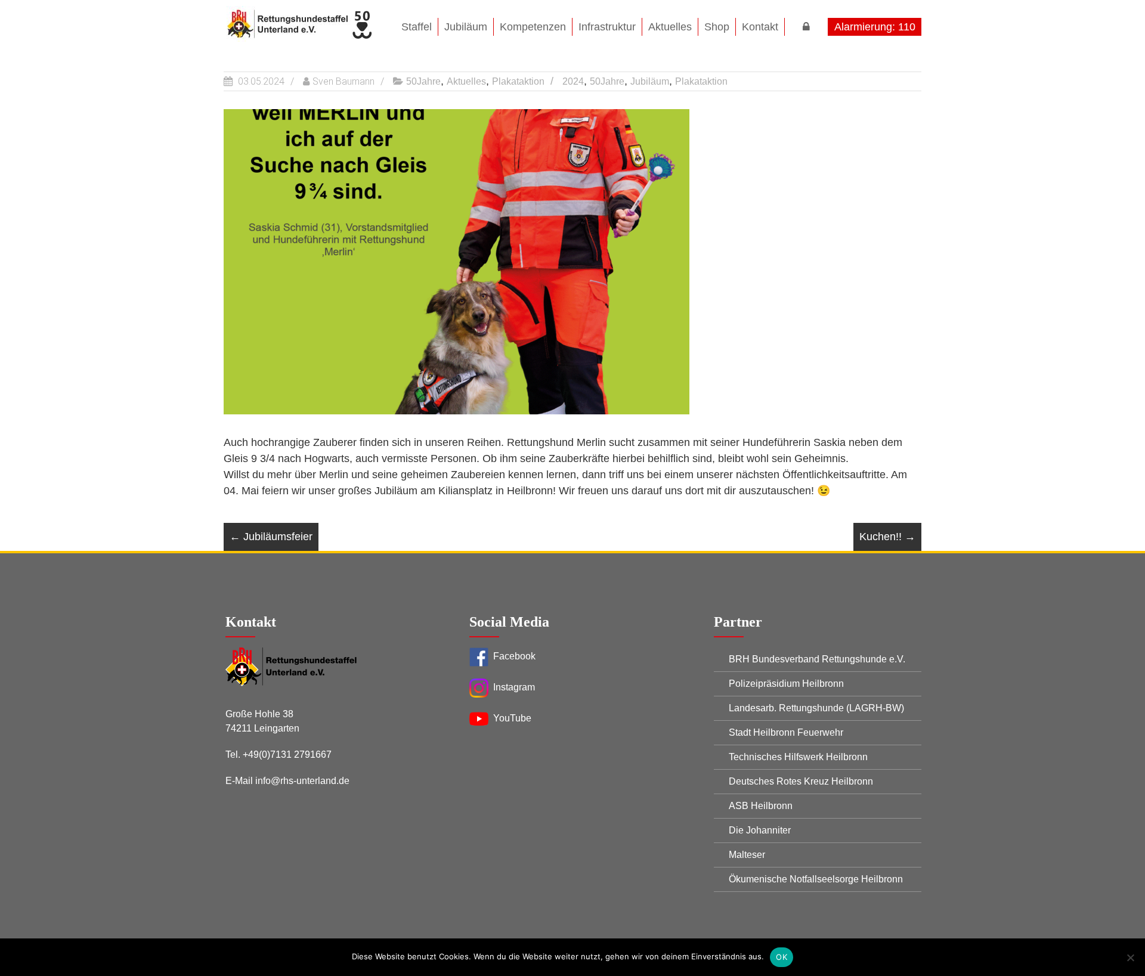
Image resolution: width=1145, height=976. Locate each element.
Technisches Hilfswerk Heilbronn (798, 757)
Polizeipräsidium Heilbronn (786, 683)
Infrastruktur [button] (607, 27)
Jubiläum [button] (465, 27)
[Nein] (1130, 957)
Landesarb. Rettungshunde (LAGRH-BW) (816, 708)
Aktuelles (466, 81)
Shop (716, 27)
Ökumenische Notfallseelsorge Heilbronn (816, 879)
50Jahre (423, 81)
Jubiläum (649, 81)
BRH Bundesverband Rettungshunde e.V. (817, 659)
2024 (573, 81)
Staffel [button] (416, 27)
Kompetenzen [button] (533, 27)
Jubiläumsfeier (271, 537)
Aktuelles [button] (670, 27)
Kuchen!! (887, 537)
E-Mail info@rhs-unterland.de (287, 781)
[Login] (806, 27)
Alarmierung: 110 (874, 27)
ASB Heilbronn (761, 806)
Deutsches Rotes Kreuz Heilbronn (801, 781)
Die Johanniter (760, 830)
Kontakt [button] (760, 27)
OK (781, 957)
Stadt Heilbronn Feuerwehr (786, 732)
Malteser (747, 855)
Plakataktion (518, 81)
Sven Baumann (343, 81)
